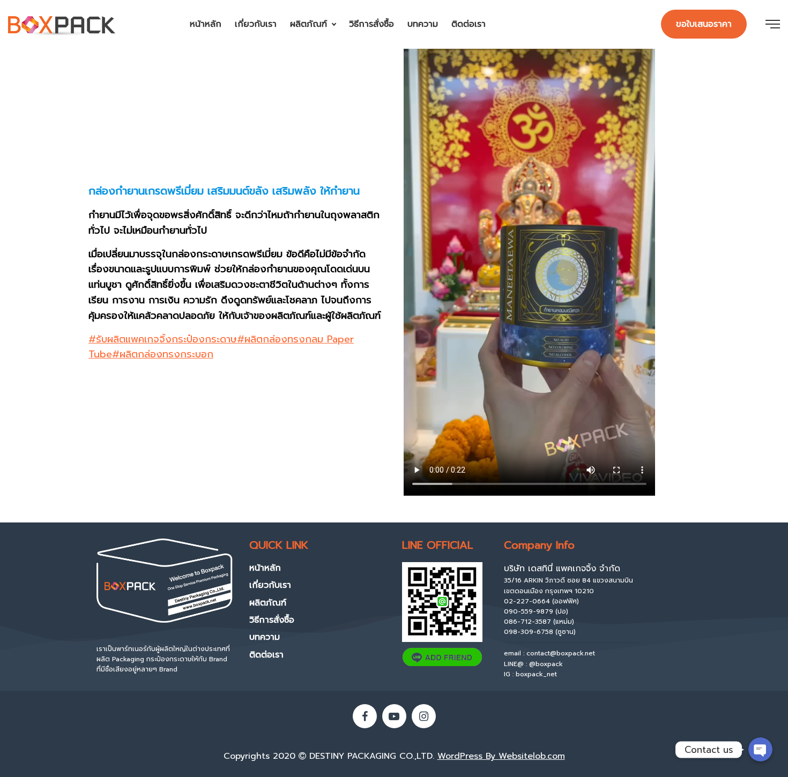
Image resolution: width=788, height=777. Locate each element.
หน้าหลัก (205, 24)
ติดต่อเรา (468, 24)
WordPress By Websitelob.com (501, 756)
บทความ (422, 24)
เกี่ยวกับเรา (256, 24)
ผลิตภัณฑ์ (308, 24)
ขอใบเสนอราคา (704, 24)
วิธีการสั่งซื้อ (371, 24)
